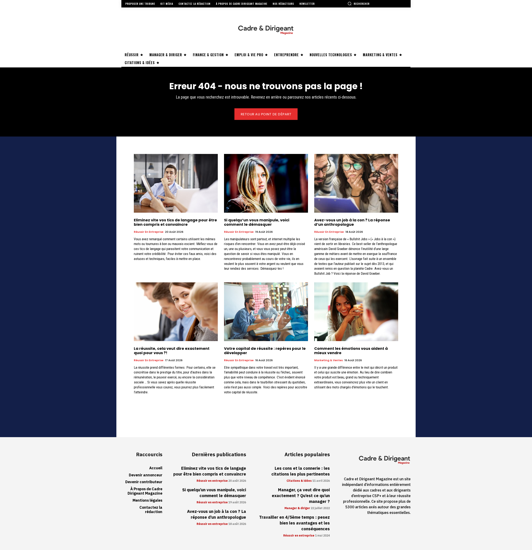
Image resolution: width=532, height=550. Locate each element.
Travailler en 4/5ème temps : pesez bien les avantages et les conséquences (294, 523)
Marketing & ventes (328, 360)
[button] (358, 3)
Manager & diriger (297, 508)
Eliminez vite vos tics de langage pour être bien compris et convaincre (175, 222)
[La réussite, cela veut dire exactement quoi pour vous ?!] (176, 311)
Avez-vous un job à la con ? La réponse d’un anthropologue (352, 222)
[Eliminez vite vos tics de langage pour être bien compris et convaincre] (176, 183)
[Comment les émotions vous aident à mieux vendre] (356, 311)
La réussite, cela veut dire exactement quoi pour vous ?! (171, 351)
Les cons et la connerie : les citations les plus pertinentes (300, 471)
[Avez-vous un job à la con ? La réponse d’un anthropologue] (356, 183)
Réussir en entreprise (148, 232)
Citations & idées (299, 481)
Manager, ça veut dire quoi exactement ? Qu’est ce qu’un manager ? (301, 496)
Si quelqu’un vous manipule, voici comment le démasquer (256, 222)
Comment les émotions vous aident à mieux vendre (351, 351)
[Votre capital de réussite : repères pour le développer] (266, 311)
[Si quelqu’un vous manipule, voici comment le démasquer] (266, 183)
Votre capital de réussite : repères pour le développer (265, 351)
